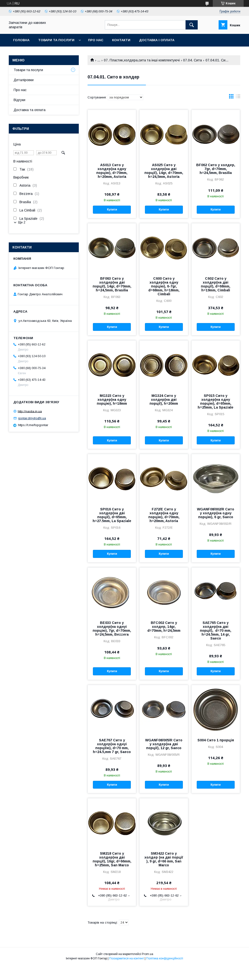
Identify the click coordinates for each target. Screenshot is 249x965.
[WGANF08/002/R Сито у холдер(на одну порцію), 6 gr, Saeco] (216, 478)
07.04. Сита (192, 60)
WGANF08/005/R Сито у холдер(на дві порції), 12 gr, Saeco (163, 744)
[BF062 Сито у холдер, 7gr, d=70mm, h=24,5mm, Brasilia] (216, 134)
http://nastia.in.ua (30, 411)
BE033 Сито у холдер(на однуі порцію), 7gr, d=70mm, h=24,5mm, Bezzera (112, 628)
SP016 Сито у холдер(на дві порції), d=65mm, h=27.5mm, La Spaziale (112, 515)
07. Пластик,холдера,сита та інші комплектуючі (142, 60)
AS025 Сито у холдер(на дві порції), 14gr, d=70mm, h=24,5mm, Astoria (163, 171)
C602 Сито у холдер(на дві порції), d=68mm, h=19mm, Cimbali (215, 284)
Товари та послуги (56, 40)
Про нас (95, 40)
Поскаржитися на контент (126, 958)
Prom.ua (147, 954)
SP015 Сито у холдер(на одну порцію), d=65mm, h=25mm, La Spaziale (215, 401)
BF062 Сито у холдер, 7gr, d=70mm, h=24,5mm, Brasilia (215, 169)
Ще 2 (21, 222)
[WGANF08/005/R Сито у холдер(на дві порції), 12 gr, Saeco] (164, 709)
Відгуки (19, 100)
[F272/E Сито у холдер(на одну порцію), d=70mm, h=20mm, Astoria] (164, 478)
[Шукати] (192, 24)
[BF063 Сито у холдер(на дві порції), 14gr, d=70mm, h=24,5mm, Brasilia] (112, 247)
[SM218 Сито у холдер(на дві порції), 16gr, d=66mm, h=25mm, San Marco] (112, 822)
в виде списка (238, 97)
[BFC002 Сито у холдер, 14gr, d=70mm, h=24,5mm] (164, 592)
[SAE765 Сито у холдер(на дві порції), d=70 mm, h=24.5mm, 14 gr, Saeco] (216, 592)
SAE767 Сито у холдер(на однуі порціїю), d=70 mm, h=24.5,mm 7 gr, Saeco (112, 746)
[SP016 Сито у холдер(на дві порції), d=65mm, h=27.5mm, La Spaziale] (112, 478)
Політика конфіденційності (164, 958)
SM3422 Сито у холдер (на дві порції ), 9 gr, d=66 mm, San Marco (163, 859)
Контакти (121, 40)
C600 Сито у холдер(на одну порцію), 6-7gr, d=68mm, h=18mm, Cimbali (163, 286)
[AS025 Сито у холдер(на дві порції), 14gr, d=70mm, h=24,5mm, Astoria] (164, 134)
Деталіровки (24, 80)
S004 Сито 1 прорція (215, 740)
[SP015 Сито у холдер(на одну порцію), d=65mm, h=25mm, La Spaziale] (216, 365)
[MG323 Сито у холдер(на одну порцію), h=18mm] (112, 365)
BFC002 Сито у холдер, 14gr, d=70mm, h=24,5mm (163, 626)
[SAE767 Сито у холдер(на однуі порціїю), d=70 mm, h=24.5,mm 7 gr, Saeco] (112, 709)
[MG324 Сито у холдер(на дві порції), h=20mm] (164, 365)
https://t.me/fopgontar (33, 425)
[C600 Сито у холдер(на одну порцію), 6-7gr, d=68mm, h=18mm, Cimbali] (164, 247)
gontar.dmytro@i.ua (32, 418)
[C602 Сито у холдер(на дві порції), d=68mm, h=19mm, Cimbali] (216, 247)
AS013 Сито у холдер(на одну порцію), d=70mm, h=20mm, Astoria (111, 171)
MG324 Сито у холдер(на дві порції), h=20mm (164, 399)
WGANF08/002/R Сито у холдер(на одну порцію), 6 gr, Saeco (215, 513)
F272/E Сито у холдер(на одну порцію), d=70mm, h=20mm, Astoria (163, 515)
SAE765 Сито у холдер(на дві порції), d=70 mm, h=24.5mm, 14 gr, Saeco (215, 630)
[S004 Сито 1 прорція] (216, 709)
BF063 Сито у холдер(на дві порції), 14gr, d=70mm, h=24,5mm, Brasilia (112, 284)
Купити (112, 209)
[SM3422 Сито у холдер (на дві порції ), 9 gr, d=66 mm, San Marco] (164, 822)
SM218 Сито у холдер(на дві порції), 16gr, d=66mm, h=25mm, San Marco (112, 859)
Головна (21, 40)
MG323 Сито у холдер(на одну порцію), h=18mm (112, 399)
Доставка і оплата (156, 40)
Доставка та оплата (29, 110)
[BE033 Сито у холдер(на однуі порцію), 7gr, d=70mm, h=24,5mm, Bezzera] (112, 592)
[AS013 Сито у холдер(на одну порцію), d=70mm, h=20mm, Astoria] (112, 134)
